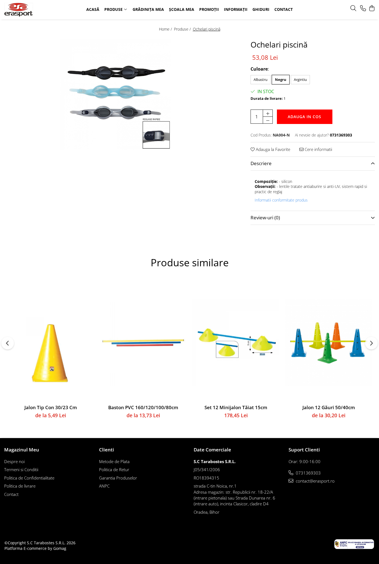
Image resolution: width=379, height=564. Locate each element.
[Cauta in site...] (353, 8)
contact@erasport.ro (315, 481)
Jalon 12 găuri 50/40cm (328, 407)
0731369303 (308, 473)
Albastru (260, 79)
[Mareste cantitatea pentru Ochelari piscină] (268, 113)
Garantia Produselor (118, 478)
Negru (280, 79)
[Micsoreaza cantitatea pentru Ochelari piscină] (268, 120)
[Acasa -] (38, 10)
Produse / (183, 29)
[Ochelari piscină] (115, 94)
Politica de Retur (114, 469)
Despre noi (14, 461)
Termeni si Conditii (21, 469)
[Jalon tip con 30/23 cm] (50, 342)
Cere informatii (318, 149)
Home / (166, 29)
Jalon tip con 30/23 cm (50, 407)
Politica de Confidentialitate (29, 478)
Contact (11, 494)
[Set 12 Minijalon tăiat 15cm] (235, 342)
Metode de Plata (114, 461)
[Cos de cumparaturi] (372, 8)
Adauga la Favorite (272, 149)
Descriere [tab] (261, 163)
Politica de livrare (20, 486)
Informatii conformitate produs (281, 200)
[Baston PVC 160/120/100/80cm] (143, 342)
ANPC (104, 486)
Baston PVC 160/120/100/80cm (143, 407)
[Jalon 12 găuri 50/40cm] (328, 342)
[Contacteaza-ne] (363, 8)
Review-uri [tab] (265, 217)
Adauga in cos (304, 116)
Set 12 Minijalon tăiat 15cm (235, 407)
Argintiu (300, 79)
